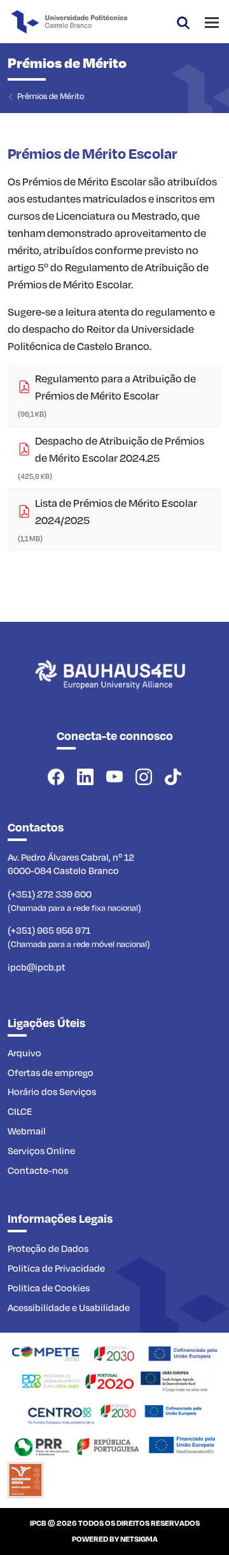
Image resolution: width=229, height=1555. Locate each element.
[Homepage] (114, 1352)
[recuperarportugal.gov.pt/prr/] (114, 1444)
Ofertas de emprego (51, 1072)
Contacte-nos (38, 1170)
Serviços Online (41, 1150)
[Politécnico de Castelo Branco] (114, 688)
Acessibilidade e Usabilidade (69, 1307)
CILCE (20, 1111)
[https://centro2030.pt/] (114, 1412)
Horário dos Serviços (52, 1091)
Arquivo (24, 1052)
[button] (183, 21)
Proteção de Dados (48, 1248)
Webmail (27, 1130)
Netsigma (139, 1539)
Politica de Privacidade (56, 1268)
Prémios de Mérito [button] (50, 96)
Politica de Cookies (49, 1287)
